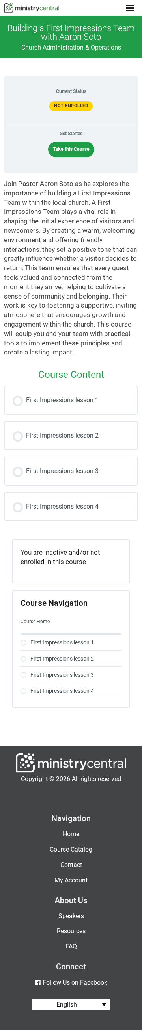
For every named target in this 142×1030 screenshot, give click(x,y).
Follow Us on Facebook (75, 982)
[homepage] (71, 770)
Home (71, 834)
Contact (71, 865)
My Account (71, 880)
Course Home (35, 621)
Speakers (71, 916)
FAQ (71, 946)
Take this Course (71, 149)
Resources (71, 931)
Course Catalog (71, 849)
